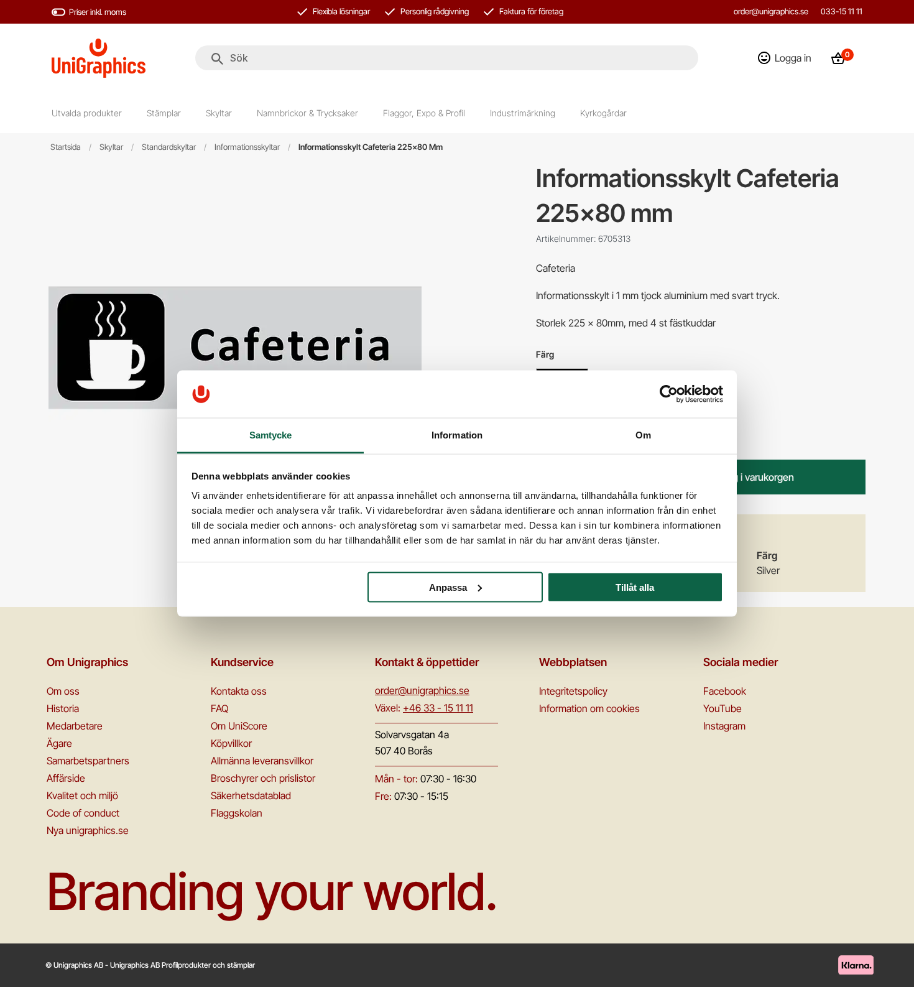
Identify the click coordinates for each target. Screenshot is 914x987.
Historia (63, 708)
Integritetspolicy (573, 691)
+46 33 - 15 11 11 (438, 708)
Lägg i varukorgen (755, 477)
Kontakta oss (239, 691)
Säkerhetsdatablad (251, 795)
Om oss (63, 691)
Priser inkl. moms (97, 12)
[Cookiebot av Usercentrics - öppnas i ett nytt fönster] (668, 393)
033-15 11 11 (841, 11)
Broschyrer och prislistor (263, 778)
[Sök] (217, 59)
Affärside (66, 778)
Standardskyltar (169, 147)
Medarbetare (75, 726)
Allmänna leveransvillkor (262, 760)
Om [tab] (643, 435)
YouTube (722, 708)
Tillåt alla (635, 587)
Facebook (724, 691)
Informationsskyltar (247, 147)
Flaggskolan (236, 813)
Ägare (59, 743)
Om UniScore (239, 726)
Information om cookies (589, 708)
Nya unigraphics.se (88, 830)
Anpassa (448, 587)
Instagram (724, 726)
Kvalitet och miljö (82, 795)
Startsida (65, 147)
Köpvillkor (231, 743)
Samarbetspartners (88, 760)
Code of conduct (83, 813)
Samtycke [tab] (270, 435)
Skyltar (111, 147)
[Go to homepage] (98, 58)
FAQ (219, 708)
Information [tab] (457, 435)
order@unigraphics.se (771, 11)
